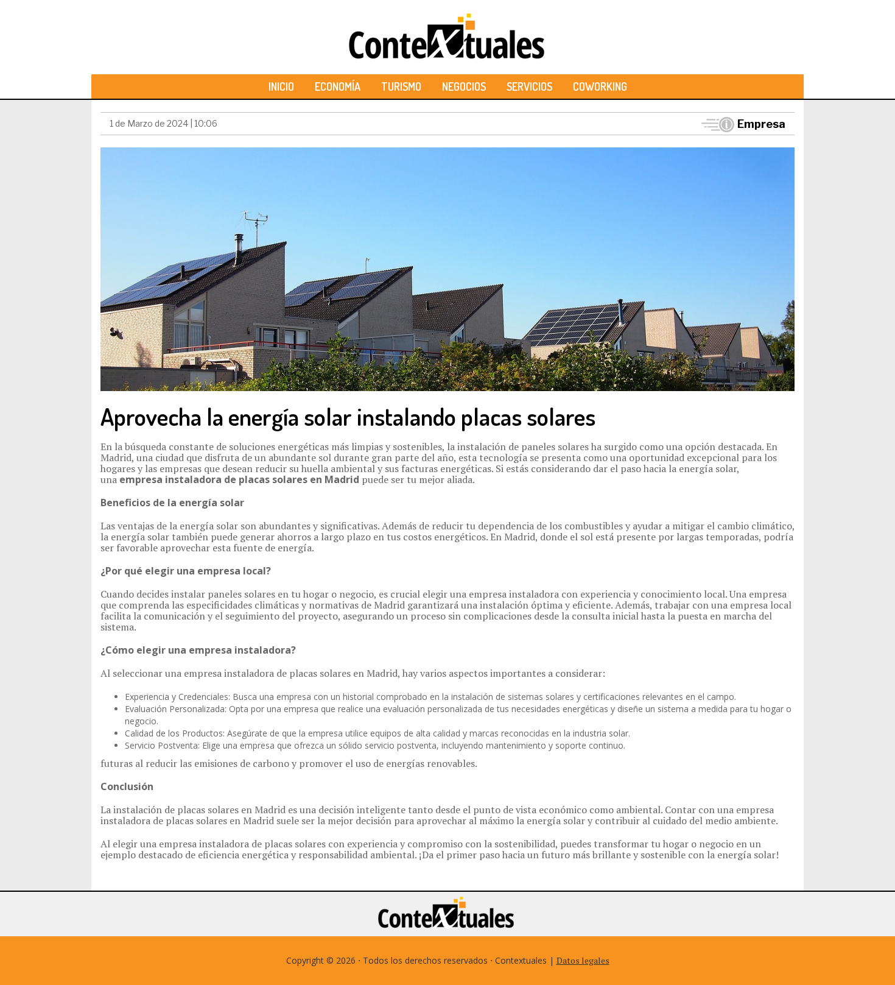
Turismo (401, 86)
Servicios (529, 86)
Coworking (600, 86)
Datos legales (582, 960)
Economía (337, 86)
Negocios (464, 86)
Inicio (281, 86)
